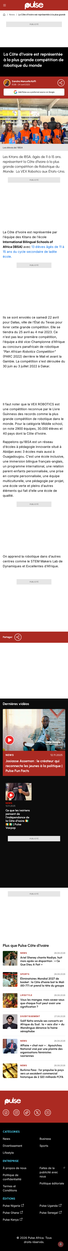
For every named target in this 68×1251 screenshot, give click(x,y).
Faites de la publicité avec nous (49, 1172)
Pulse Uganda (49, 1205)
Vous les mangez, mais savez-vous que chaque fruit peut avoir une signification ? (42, 1003)
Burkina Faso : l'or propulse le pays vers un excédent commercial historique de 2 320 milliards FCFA (42, 1073)
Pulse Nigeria (11, 1205)
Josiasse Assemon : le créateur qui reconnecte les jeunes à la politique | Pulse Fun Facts (34, 766)
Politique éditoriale (52, 1183)
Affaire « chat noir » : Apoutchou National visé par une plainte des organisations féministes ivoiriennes (41, 1050)
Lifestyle (26, 995)
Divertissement (30, 1016)
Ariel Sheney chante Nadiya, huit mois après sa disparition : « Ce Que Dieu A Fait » (41, 961)
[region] (34, 807)
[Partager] (61, 82)
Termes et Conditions (10, 1188)
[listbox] (35, 807)
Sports (24, 974)
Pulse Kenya (11, 1219)
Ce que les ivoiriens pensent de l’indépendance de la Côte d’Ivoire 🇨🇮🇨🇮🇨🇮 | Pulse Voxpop (18, 819)
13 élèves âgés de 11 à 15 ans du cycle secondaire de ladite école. (33, 251)
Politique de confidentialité (12, 1177)
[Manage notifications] (60, 1244)
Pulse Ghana (11, 1212)
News (12, 14)
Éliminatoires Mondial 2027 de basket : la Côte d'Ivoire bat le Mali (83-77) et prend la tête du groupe (42, 982)
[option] (19, 808)
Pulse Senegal (49, 1212)
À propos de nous (14, 1168)
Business (45, 1138)
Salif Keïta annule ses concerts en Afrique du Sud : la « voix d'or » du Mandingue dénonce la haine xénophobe (42, 1026)
